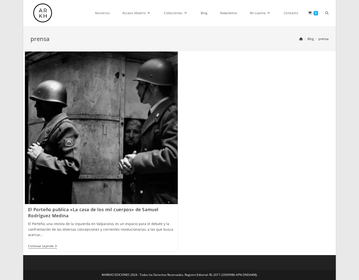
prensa (323, 39)
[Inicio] (301, 39)
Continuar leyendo (42, 246)
